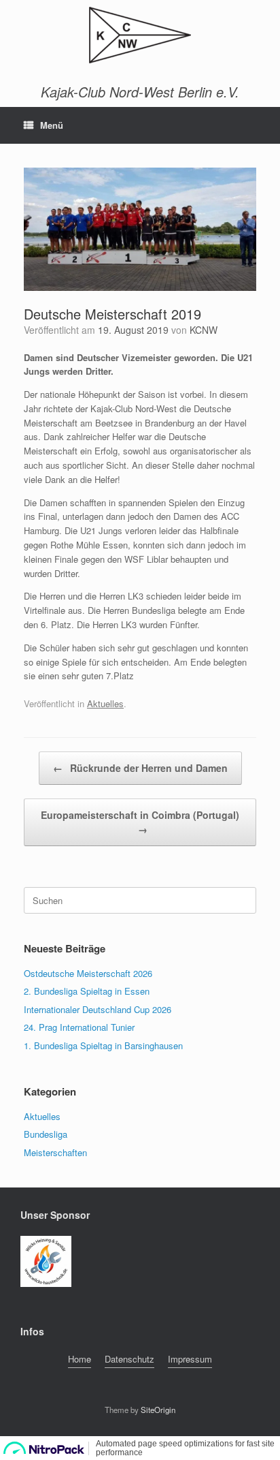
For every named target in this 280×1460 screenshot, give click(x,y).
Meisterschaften (55, 1152)
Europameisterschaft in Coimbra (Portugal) (140, 822)
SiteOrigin (158, 1409)
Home (79, 1358)
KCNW (203, 330)
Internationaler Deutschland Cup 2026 (97, 1009)
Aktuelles (105, 703)
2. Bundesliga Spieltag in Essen (87, 990)
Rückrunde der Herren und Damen (140, 768)
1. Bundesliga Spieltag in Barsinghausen (103, 1045)
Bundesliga (45, 1134)
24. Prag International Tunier (79, 1027)
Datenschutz (129, 1358)
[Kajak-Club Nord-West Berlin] (140, 35)
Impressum (190, 1358)
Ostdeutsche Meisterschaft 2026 (88, 973)
